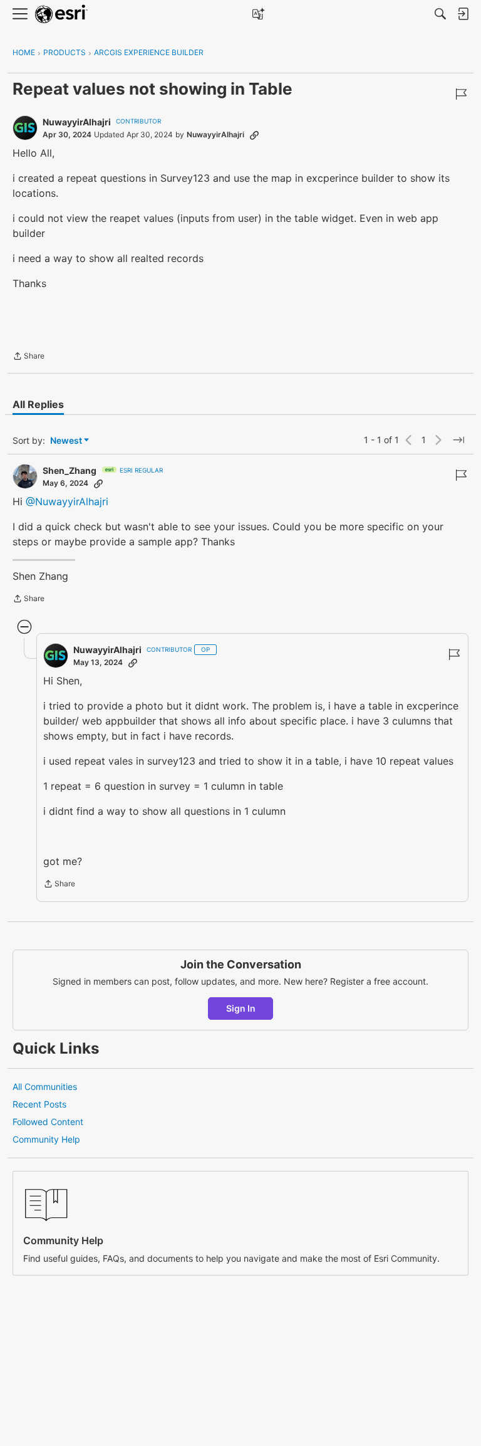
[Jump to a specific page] (458, 440)
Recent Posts (39, 1104)
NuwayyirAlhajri (77, 122)
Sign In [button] (241, 1008)
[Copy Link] (254, 134)
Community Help (46, 1139)
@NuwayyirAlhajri (67, 501)
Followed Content (48, 1121)
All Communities (45, 1086)
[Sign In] (463, 14)
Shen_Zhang (69, 470)
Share (28, 357)
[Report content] (460, 94)
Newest (66, 441)
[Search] (440, 14)
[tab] (38, 404)
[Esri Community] (61, 14)
